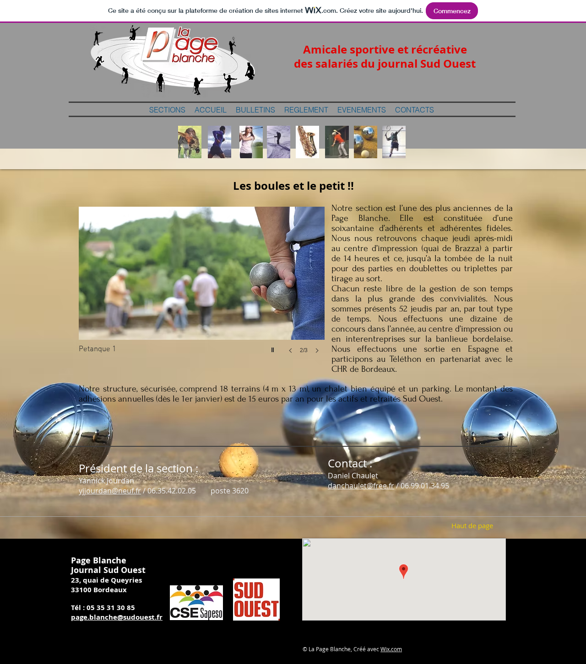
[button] (202, 289)
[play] (274, 347)
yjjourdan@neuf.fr (110, 491)
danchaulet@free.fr (361, 486)
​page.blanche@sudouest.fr (117, 617)
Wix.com (391, 649)
